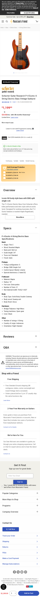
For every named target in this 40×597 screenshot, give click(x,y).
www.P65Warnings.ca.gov (13, 368)
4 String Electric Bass (24, 27)
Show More (20, 217)
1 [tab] (14, 73)
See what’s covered (12, 169)
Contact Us (6, 454)
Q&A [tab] (6, 347)
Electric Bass (13, 27)
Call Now (11, 529)
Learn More (6, 400)
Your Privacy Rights (33, 581)
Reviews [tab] (8, 336)
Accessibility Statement (30, 583)
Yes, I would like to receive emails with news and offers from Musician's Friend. (20, 486)
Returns (5, 547)
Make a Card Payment (10, 558)
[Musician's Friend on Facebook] (14, 572)
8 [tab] (24, 73)
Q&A (14, 102)
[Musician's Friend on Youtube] (22, 572)
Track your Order (8, 536)
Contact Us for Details (9, 427)
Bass (7, 27)
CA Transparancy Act (9, 583)
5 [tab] (20, 73)
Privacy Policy (20, 3)
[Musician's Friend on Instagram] (25, 572)
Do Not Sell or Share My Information (13, 579)
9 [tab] (25, 73)
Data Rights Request (31, 579)
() (6, 102)
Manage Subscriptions (10, 564)
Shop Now (30, 17)
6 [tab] (21, 73)
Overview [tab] (9, 190)
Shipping (5, 541)
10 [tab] (27, 73)
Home (2, 27)
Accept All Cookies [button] (29, 13)
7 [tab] (22, 73)
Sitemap (19, 583)
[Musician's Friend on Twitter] (18, 572)
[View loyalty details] (31, 137)
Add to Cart (28, 593)
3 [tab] (17, 73)
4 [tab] (18, 73)
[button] (37, 21)
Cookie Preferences (10, 9)
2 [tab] (15, 73)
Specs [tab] (7, 228)
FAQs (4, 553)
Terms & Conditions (20, 581)
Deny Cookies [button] (11, 13)
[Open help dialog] (3, 587)
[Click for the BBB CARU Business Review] (29, 586)
